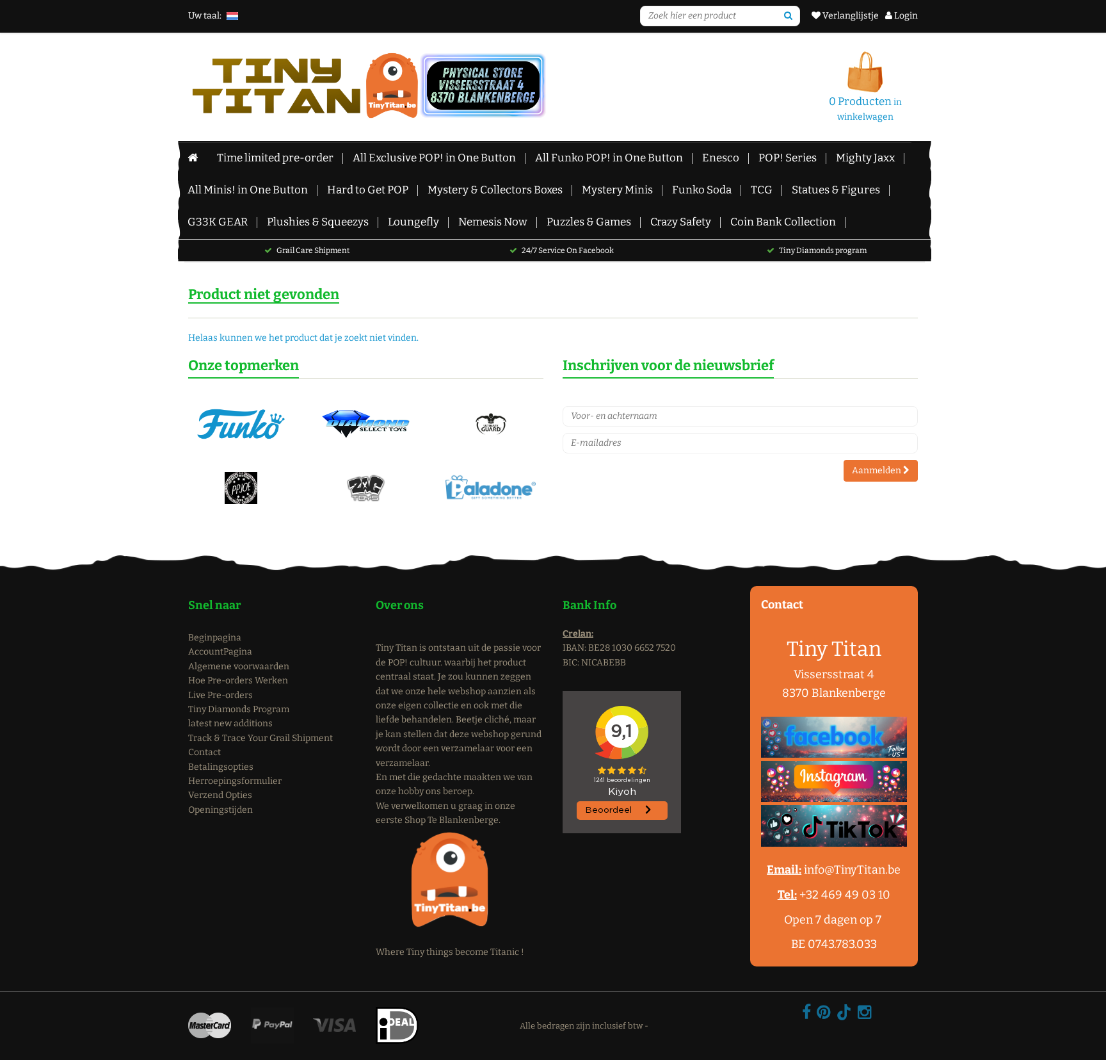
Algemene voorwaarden (238, 666)
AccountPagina (220, 651)
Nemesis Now (492, 222)
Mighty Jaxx (865, 158)
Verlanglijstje (850, 15)
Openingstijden (220, 809)
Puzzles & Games (589, 222)
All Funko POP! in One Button (609, 158)
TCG (762, 190)
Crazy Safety (680, 222)
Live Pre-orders (220, 695)
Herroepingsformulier (235, 781)
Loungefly (413, 222)
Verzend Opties (220, 795)
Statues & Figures (836, 190)
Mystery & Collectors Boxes (495, 190)
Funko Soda (702, 190)
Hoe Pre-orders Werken (238, 680)
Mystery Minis (617, 190)
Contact (204, 752)
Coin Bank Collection (783, 222)
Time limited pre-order (275, 158)
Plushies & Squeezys (318, 222)
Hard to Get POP (367, 190)
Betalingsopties (220, 767)
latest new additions (230, 723)
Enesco (720, 158)
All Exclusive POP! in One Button (434, 158)
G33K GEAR (218, 222)
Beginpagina (214, 637)
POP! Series (787, 158)
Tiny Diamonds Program (238, 709)
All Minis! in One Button (248, 190)
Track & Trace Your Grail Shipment (260, 738)
